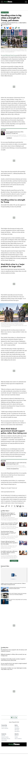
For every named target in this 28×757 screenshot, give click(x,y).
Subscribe (17, 726)
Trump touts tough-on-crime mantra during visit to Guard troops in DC (16, 463)
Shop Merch (17, 731)
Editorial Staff (4, 740)
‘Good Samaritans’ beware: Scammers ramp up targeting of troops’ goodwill (8, 533)
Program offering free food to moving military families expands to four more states (9, 543)
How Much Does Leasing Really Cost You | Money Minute (18, 600)
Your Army (5, 12)
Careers (16, 737)
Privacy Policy (4, 726)
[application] (14, 575)
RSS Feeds (17, 729)
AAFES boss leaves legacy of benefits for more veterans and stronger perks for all (8, 514)
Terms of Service (4, 728)
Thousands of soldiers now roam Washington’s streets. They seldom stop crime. (14, 668)
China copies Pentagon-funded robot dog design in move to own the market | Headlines (17, 594)
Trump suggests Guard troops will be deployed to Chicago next (14, 132)
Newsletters (17, 728)
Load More (14, 561)
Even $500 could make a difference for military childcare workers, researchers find (9, 552)
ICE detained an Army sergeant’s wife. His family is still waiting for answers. (14, 650)
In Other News (5, 510)
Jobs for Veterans (18, 738)
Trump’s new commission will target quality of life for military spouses (9, 523)
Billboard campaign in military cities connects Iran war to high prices (13, 655)
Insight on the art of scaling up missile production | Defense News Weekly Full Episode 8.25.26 (13, 584)
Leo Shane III (9, 137)
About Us (16, 735)
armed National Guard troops (9, 55)
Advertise (3, 735)
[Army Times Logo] (8, 2)
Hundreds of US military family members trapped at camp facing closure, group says (13, 659)
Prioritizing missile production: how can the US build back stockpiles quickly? (17, 588)
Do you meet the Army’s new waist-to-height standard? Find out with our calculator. (14, 664)
